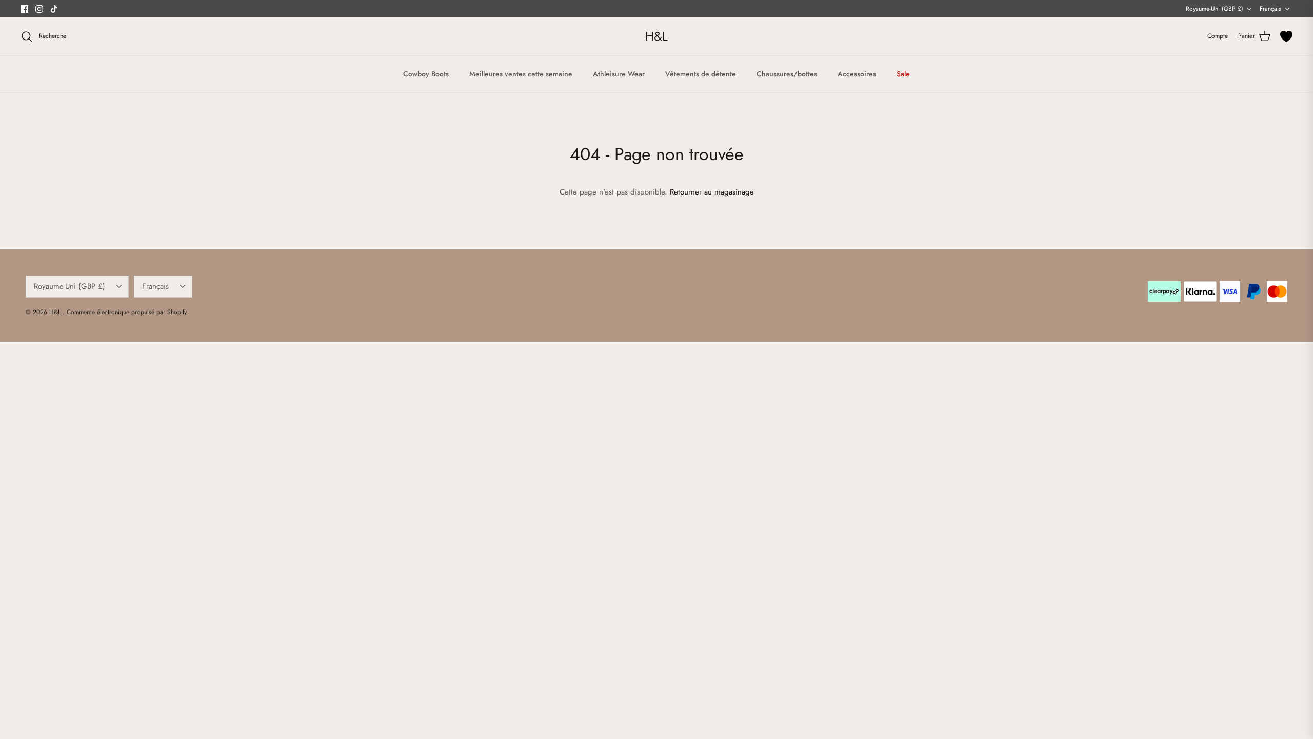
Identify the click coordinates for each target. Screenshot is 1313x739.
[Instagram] (39, 9)
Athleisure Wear (619, 74)
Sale (903, 74)
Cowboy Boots (426, 74)
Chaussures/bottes (787, 74)
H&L (56, 312)
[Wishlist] (1286, 36)
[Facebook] (24, 9)
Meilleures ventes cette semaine (520, 74)
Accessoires (857, 74)
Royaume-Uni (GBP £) (1214, 8)
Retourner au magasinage (712, 192)
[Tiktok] (54, 9)
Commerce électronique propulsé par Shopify (127, 312)
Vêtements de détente (700, 74)
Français (1270, 8)
